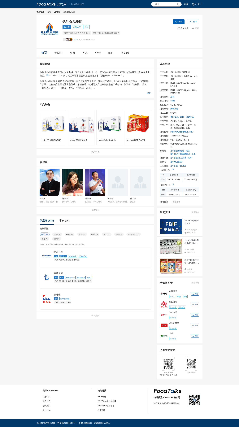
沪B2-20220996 (85, 422)
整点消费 (190, 249)
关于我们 (46, 396)
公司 (49, 12)
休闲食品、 (175, 116)
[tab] (48, 220)
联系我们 (46, 401)
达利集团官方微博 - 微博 (181, 157)
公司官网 (101, 410)
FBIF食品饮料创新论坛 (193, 229)
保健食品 (190, 116)
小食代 (189, 269)
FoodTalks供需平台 (106, 405)
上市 (172, 96)
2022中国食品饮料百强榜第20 (77, 33)
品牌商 (57, 12)
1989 (172, 100)
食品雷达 (40, 12)
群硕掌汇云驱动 (103, 422)
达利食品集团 (176, 161)
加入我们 (46, 405)
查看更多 (95, 152)
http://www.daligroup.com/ (181, 131)
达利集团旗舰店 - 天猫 (180, 150)
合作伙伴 (46, 410)
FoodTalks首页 (77, 4)
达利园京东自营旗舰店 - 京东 (182, 153)
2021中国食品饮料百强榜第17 (106, 33)
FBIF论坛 (102, 396)
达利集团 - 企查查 (178, 165)
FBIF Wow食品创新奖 (107, 401)
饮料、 (183, 116)
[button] (196, 4)
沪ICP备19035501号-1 (67, 422)
